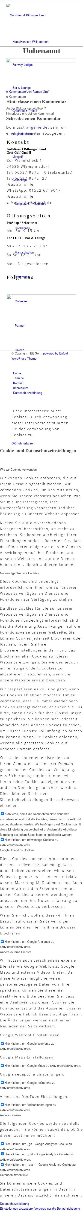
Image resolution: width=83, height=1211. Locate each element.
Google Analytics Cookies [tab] (17, 850)
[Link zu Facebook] (14, 363)
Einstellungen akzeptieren (17, 1208)
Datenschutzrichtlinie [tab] (14, 1175)
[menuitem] (42, 41)
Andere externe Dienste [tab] (15, 952)
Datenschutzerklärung (14, 1203)
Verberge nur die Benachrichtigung (57, 1208)
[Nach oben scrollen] (1, 402)
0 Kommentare (16, 91)
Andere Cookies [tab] (10, 1115)
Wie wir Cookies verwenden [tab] (18, 469)
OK (14, 443)
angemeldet (37, 127)
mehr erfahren (25, 443)
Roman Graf (41, 91)
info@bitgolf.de (36, 202)
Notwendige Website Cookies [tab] (19, 573)
